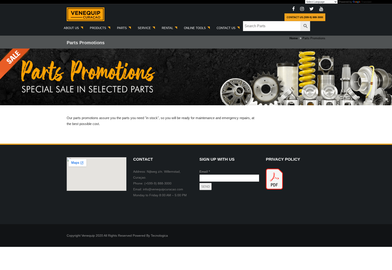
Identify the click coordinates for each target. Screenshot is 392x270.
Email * (204, 171)
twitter (311, 9)
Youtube (321, 9)
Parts (122, 28)
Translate (366, 1)
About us (72, 28)
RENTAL (168, 28)
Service (145, 28)
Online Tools (195, 28)
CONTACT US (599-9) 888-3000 (305, 17)
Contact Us (226, 28)
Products (98, 28)
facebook (293, 9)
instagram (302, 9)
